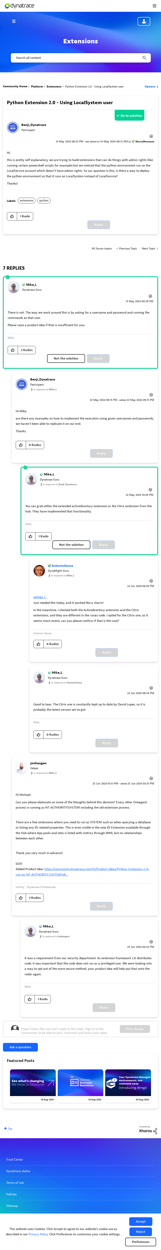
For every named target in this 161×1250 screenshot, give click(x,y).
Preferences (140, 1242)
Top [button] (10, 1128)
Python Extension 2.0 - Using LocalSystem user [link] (94, 86)
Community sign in (144, 21)
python (43, 200)
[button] (140, 1221)
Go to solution (131, 116)
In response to (45, 389)
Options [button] (150, 86)
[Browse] (16, 21)
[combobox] (80, 58)
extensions (26, 200)
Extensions (54, 86)
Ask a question (20, 1047)
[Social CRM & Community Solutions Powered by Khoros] (148, 1130)
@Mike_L (39, 597)
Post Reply (135, 1029)
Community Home (15, 86)
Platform (37, 86)
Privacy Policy (38, 1234)
